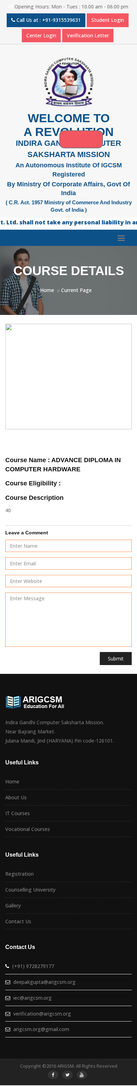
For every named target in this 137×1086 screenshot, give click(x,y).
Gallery (13, 905)
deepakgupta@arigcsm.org (44, 982)
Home (47, 290)
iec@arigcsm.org (32, 997)
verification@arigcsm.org (42, 1013)
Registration (19, 873)
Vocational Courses (27, 829)
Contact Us (18, 921)
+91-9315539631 (61, 20)
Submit (116, 658)
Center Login (41, 35)
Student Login (107, 20)
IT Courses (17, 813)
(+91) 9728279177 (33, 966)
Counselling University (30, 889)
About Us (16, 797)
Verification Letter (88, 35)
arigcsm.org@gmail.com (41, 1029)
